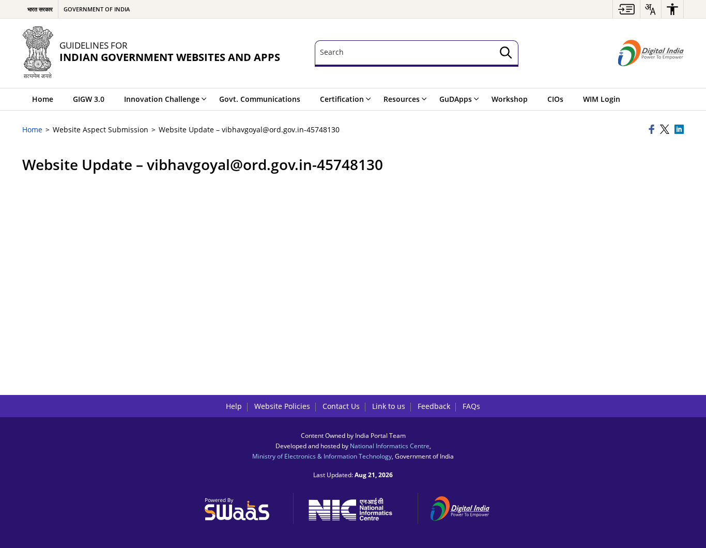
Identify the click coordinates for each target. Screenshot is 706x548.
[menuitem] (626, 9)
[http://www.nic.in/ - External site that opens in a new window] (356, 507)
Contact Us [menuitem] (341, 406)
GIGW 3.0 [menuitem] (88, 99)
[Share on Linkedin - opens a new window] (679, 130)
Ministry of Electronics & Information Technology (322, 456)
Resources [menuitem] (401, 99)
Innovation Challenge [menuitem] (161, 99)
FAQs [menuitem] (471, 406)
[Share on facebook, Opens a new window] (652, 130)
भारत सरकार (40, 9)
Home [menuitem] (42, 99)
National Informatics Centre (389, 446)
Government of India (97, 9)
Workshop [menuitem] (510, 99)
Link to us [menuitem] (388, 406)
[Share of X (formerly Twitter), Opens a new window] (665, 130)
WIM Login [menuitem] (601, 99)
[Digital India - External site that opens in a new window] (651, 53)
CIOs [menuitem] (555, 99)
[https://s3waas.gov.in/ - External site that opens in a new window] (242, 507)
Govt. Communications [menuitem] (259, 99)
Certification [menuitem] (342, 99)
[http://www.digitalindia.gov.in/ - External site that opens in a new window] (466, 507)
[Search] (506, 53)
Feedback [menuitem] (434, 406)
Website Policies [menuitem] (282, 406)
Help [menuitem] (234, 406)
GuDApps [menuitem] (455, 99)
